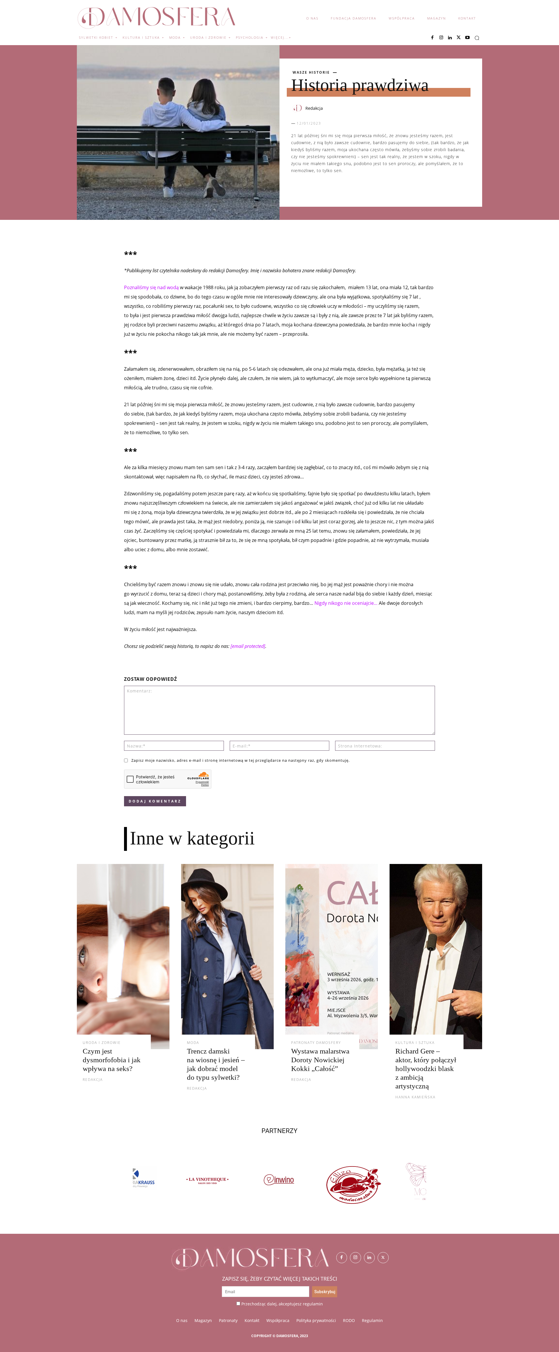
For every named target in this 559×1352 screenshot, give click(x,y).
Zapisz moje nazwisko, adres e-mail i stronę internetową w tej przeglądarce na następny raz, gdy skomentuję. (240, 760)
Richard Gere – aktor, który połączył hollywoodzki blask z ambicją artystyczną (425, 1068)
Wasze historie (311, 72)
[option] (169, 1185)
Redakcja (314, 108)
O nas (181, 1320)
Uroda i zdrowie (102, 1043)
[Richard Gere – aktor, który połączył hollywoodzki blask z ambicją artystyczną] (436, 956)
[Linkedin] (449, 37)
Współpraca (277, 1320)
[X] (458, 37)
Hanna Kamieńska (415, 1097)
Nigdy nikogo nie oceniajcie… (346, 603)
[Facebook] (432, 37)
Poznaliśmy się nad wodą (151, 287)
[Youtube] (467, 37)
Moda (193, 1043)
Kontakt (252, 1320)
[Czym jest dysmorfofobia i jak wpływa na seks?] (123, 956)
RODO (349, 1320)
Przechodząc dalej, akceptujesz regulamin (282, 1304)
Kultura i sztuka (415, 1043)
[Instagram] (441, 37)
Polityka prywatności (316, 1320)
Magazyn (203, 1320)
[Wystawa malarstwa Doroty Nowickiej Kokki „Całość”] (331, 956)
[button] (477, 38)
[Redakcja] (298, 108)
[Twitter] (383, 1257)
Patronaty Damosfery (316, 1043)
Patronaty (228, 1320)
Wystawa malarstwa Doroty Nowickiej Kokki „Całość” (320, 1059)
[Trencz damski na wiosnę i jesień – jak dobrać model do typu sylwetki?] (227, 956)
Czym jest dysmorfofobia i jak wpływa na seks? (112, 1059)
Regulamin (372, 1320)
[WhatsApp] (324, 189)
